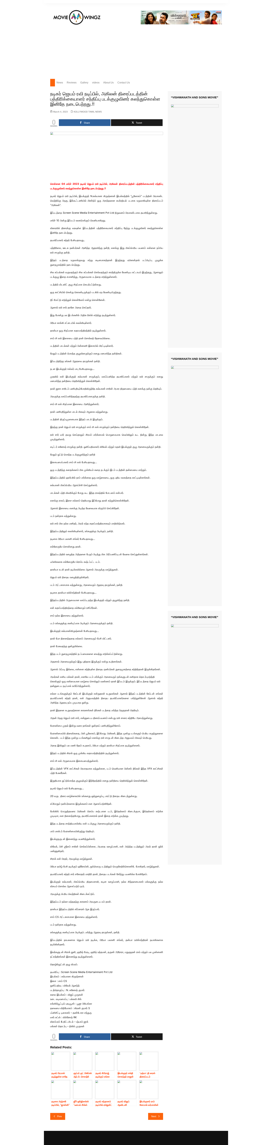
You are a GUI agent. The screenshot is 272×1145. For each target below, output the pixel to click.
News (60, 82)
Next (153, 1116)
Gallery (84, 82)
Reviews (71, 82)
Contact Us (123, 82)
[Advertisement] (136, 51)
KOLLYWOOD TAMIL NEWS (88, 111)
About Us (108, 82)
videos (95, 82)
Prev (59, 1116)
